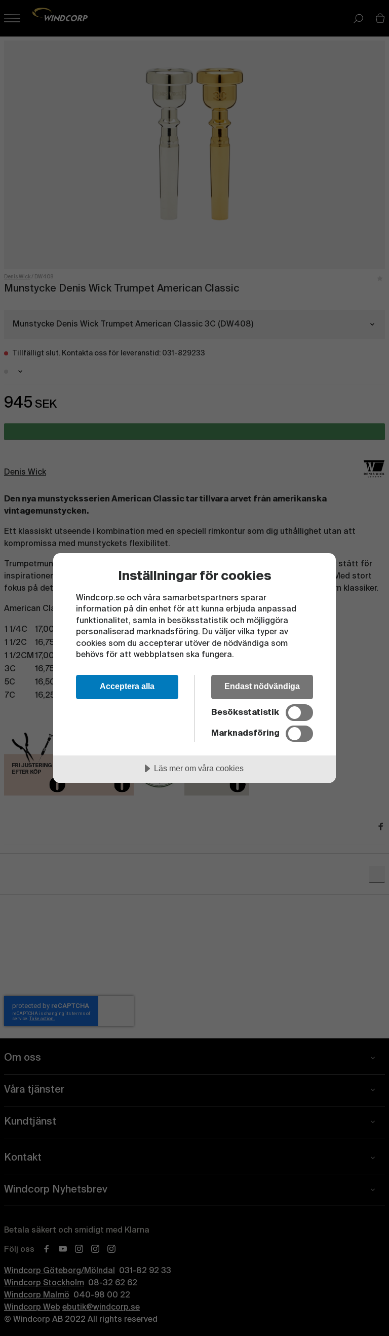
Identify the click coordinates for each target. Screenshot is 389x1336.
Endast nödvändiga (262, 686)
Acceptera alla (127, 686)
